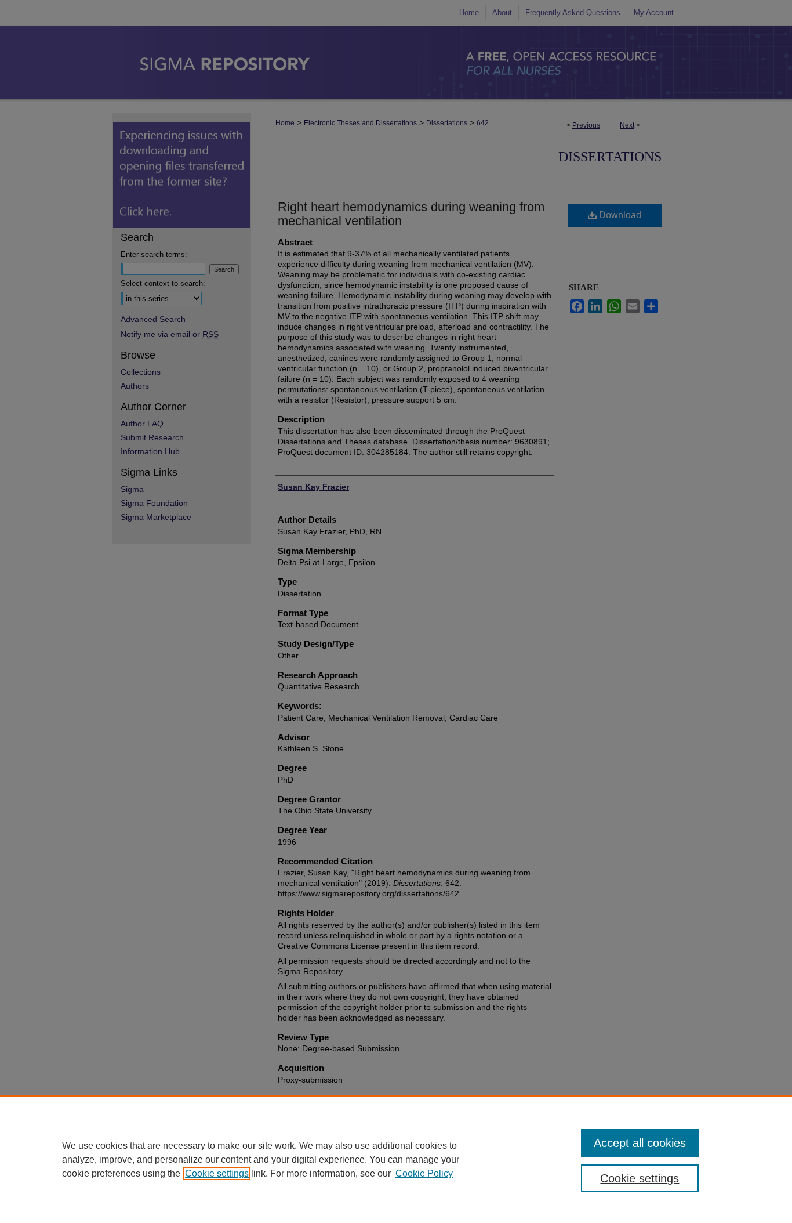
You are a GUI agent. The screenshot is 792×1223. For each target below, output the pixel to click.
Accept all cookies (640, 1143)
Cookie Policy (424, 1173)
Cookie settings (217, 1173)
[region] (396, 1159)
